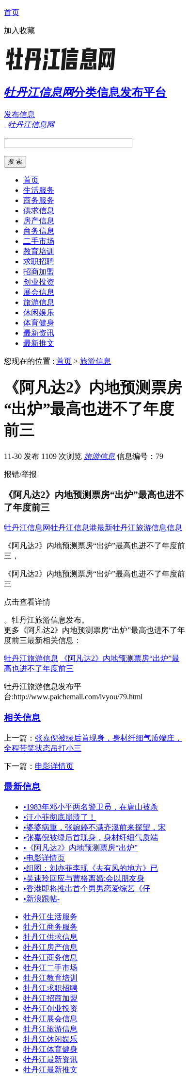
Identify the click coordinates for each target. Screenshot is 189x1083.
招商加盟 (38, 272)
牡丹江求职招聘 (50, 988)
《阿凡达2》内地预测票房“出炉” (80, 848)
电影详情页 (54, 766)
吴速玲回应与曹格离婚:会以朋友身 (83, 878)
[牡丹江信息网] (64, 70)
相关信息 (22, 717)
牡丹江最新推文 (50, 1070)
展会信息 (38, 292)
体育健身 (38, 323)
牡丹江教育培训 (50, 978)
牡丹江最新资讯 (50, 1059)
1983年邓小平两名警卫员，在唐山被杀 (90, 807)
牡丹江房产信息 (50, 947)
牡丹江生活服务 (50, 917)
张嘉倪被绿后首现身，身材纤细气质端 (90, 837)
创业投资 (38, 282)
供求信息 (38, 210)
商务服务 (38, 200)
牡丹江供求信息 (50, 937)
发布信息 (19, 114)
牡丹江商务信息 (50, 957)
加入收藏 (19, 30)
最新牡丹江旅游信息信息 (139, 528)
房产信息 (38, 221)
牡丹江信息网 (27, 528)
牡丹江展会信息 (50, 1019)
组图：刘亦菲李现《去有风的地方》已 (90, 868)
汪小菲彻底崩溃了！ (59, 817)
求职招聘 (38, 261)
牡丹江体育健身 (50, 1049)
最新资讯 (38, 333)
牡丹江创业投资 (50, 1008)
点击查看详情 (27, 602)
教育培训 (38, 251)
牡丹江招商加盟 (50, 998)
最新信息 (22, 786)
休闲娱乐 (38, 312)
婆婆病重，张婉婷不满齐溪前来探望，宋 (94, 827)
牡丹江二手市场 (50, 968)
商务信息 (38, 231)
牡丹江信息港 (73, 528)
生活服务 (38, 190)
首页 (11, 12)
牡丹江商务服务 (50, 927)
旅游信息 (38, 302)
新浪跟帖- (41, 899)
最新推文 (38, 343)
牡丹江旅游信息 (31, 658)
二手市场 (38, 241)
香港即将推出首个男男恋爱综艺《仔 (86, 888)
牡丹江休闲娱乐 (50, 1039)
